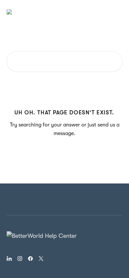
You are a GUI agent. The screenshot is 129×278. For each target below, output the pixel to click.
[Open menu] (116, 12)
